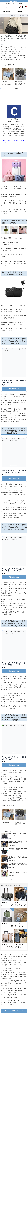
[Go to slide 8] (16, 465)
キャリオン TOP (5, 15)
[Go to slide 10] (18, 465)
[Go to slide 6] (14, 465)
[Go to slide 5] (13, 465)
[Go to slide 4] (12, 465)
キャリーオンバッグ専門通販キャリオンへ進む (13, 1011)
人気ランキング (20, 11)
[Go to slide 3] (11, 465)
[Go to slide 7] (15, 465)
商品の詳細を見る (14, 389)
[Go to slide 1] (9, 465)
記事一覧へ (15, 879)
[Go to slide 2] (10, 465)
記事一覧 (13, 15)
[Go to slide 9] (17, 465)
